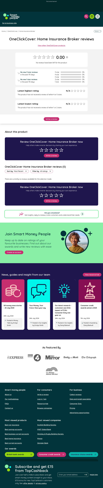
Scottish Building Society (46, 425)
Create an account (14, 252)
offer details (28, 483)
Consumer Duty (75, 404)
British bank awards (15, 454)
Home (4, 31)
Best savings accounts (13, 429)
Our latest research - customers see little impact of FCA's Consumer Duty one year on (63, 310)
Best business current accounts (17, 434)
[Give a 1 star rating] (41, 150)
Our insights (43, 323)
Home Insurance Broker (27, 31)
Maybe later (94, 475)
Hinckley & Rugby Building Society (50, 434)
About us (8, 395)
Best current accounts (13, 443)
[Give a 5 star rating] (61, 150)
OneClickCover (12, 31)
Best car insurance (12, 425)
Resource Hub (42, 404)
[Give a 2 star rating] (46, 150)
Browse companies (44, 408)
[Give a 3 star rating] (51, 150)
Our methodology (12, 399)
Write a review (51, 119)
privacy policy (41, 483)
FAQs (7, 404)
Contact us (9, 408)
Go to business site (9, 23)
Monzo (39, 439)
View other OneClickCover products (51, 46)
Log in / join (41, 399)
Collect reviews (75, 395)
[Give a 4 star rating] (56, 150)
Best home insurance (13, 439)
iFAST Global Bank (44, 429)
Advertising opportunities (79, 413)
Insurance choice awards (82, 454)
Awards (92, 323)
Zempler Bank (42, 443)
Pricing (72, 408)
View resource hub (92, 275)
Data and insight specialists (80, 399)
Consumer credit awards (49, 454)
